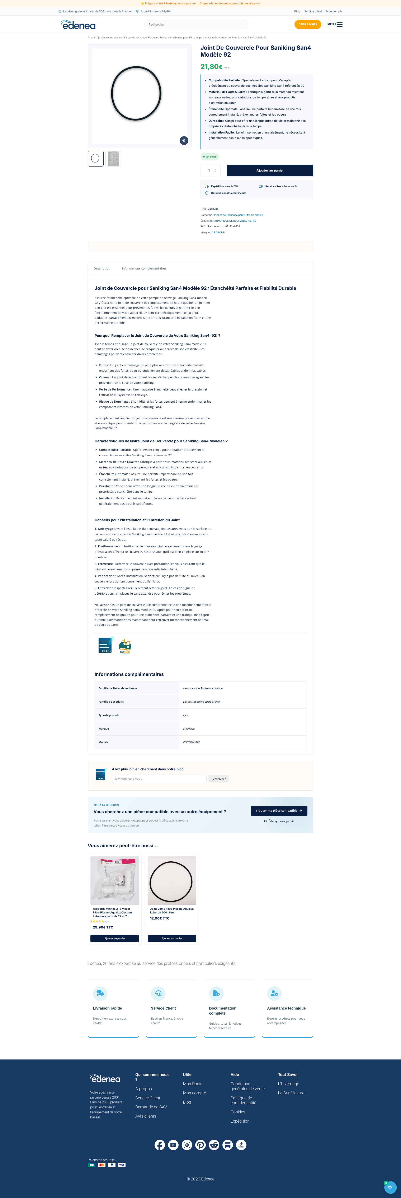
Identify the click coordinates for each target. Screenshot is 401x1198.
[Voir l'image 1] (96, 159)
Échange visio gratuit (281, 821)
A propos (143, 1088)
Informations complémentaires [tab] (144, 268)
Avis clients (145, 1116)
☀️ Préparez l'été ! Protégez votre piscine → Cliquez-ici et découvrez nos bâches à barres (200, 3)
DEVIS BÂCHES (308, 24)
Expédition (240, 1121)
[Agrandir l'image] (184, 140)
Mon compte (334, 11)
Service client (313, 11)
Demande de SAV (151, 1106)
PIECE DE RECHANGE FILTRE (239, 220)
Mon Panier (193, 1083)
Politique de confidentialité (243, 1100)
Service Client (147, 1097)
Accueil (92, 37)
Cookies (238, 1111)
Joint (217, 220)
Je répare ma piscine (110, 37)
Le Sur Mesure (291, 1092)
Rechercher (219, 779)
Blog (297, 11)
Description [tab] (102, 268)
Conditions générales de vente (248, 1086)
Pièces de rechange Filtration (141, 37)
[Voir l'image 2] (113, 159)
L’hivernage (288, 1083)
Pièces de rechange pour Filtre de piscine (183, 37)
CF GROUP (218, 232)
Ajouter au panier (270, 170)
